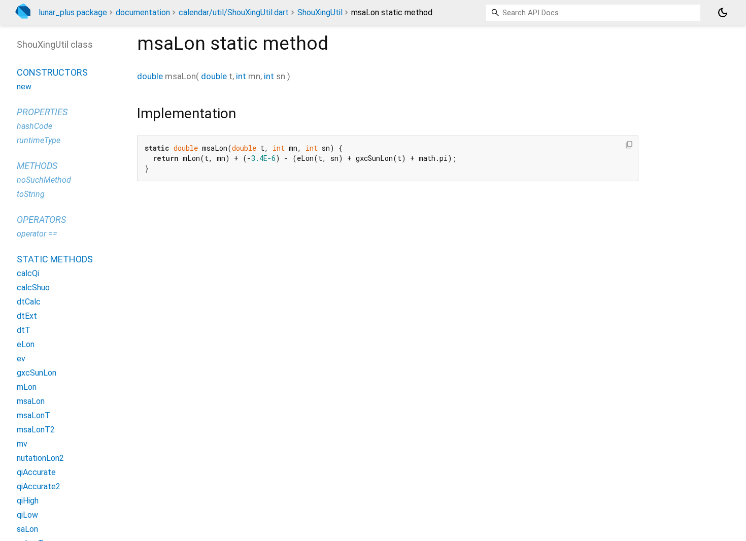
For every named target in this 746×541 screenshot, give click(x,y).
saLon (27, 529)
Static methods (55, 259)
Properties (42, 112)
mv (22, 444)
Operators (41, 219)
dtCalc (29, 302)
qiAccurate (36, 472)
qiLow (27, 515)
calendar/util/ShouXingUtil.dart (234, 12)
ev (21, 358)
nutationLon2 (40, 458)
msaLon (31, 401)
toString (31, 194)
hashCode (34, 126)
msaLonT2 (36, 429)
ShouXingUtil (320, 12)
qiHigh (28, 500)
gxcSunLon (36, 373)
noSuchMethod (44, 180)
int (241, 76)
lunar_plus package (73, 12)
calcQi (28, 273)
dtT (23, 330)
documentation (143, 12)
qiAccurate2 (38, 486)
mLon (27, 387)
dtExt (27, 316)
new (24, 86)
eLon (26, 344)
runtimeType (38, 140)
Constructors (52, 72)
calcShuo (33, 287)
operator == (37, 234)
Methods (37, 165)
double (150, 76)
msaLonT (33, 415)
